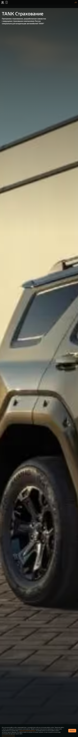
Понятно (72, 730)
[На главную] (2, 2)
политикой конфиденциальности (27, 730)
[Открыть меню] (75, 2)
